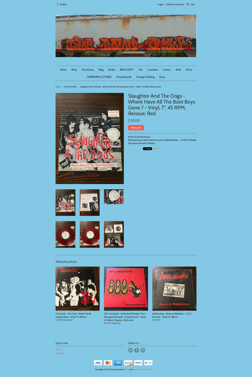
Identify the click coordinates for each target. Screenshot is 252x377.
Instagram (142, 350)
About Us (60, 353)
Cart (192, 4)
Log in (160, 4)
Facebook (136, 350)
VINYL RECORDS (70, 87)
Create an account (175, 4)
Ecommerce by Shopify (143, 369)
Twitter (130, 350)
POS (127, 369)
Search (59, 349)
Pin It (156, 148)
